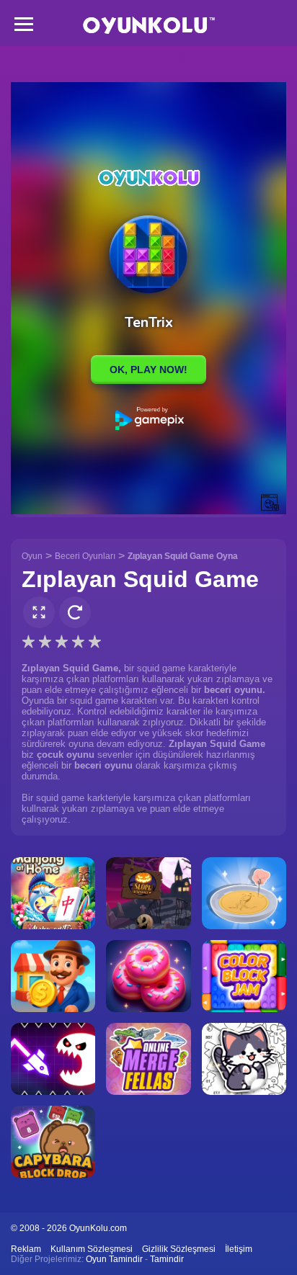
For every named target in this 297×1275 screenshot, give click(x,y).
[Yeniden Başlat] (75, 612)
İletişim (238, 1249)
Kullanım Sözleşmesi (91, 1249)
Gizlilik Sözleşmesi (179, 1249)
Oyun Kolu (149, 26)
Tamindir (167, 1259)
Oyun (32, 556)
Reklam (26, 1249)
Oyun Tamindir (114, 1259)
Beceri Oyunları (85, 556)
